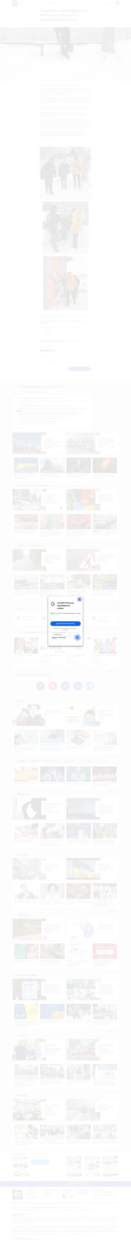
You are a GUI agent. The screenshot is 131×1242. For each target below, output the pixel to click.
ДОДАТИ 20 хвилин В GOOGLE (65, 623)
